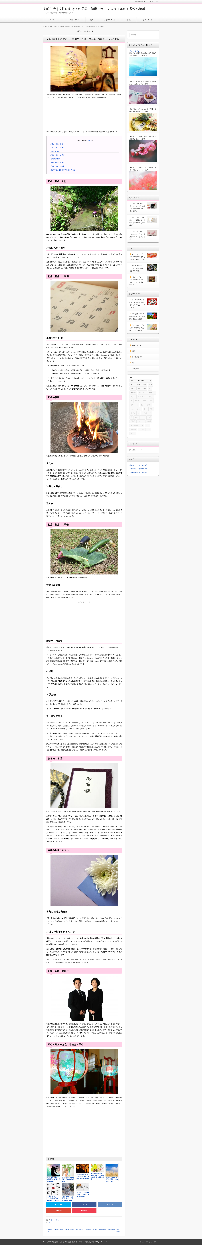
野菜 (147, 425)
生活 (132, 380)
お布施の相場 (55, 159)
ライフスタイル (109, 20)
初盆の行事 (54, 151)
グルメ (129, 20)
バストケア (141, 421)
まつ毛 (133, 413)
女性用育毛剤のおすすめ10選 (138, 472)
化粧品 (133, 388)
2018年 (137, 401)
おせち (138, 384)
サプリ (144, 401)
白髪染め (141, 429)
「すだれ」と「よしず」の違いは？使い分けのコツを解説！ (137, 327)
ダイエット (152, 392)
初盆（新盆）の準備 (57, 155)
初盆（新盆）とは (56, 144)
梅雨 (149, 417)
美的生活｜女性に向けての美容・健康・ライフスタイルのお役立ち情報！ (96, 9)
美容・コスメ (74, 20)
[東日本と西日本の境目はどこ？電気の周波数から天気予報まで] (143, 76)
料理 (145, 388)
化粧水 (149, 421)
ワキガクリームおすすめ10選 (138, 469)
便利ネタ (133, 429)
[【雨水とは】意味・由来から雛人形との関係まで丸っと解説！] (143, 162)
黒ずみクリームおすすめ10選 (138, 465)
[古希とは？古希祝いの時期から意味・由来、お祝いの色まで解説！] (143, 103)
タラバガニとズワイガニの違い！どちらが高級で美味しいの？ (137, 256)
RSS (157, 2)
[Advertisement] (84, 115)
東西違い (133, 392)
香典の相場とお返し (57, 162)
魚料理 (148, 405)
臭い (145, 409)
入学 (148, 429)
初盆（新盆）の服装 (57, 166)
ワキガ (143, 417)
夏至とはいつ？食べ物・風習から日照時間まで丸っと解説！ (137, 316)
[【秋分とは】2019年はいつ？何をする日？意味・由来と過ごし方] (143, 189)
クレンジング (141, 397)
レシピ (133, 433)
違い (132, 384)
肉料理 (133, 421)
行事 (49, 1222)
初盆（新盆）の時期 (57, 148)
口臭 (151, 409)
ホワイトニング (146, 413)
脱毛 (132, 405)
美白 (151, 401)
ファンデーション (136, 409)
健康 (91, 20)
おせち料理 (136, 369)
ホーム (142, 1242)
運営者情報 (139, 2)
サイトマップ (149, 2)
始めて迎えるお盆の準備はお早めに (62, 170)
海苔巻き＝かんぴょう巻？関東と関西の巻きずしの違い (137, 268)
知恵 (150, 380)
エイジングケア (141, 380)
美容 (139, 388)
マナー (133, 397)
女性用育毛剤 (134, 425)
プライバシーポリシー (152, 1242)
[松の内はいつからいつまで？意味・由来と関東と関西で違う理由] (143, 130)
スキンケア (142, 392)
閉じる (90, 140)
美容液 (150, 397)
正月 (142, 405)
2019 (136, 417)
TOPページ (53, 20)
